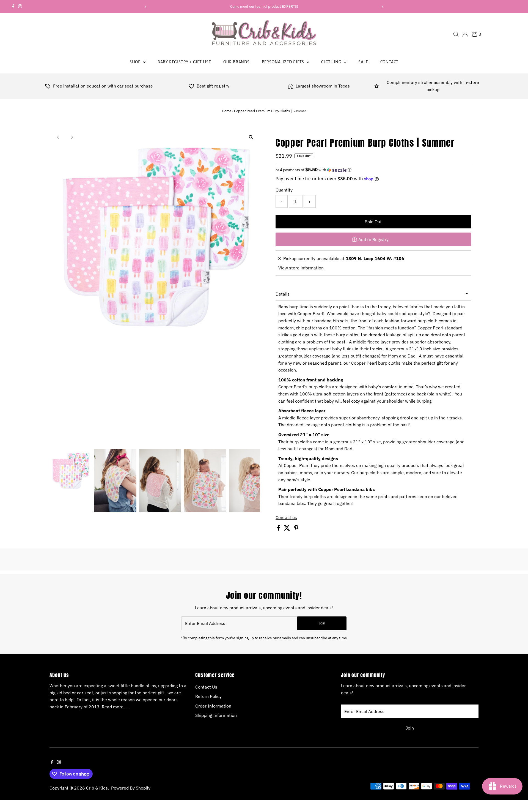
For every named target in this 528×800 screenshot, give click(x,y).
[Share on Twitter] (287, 529)
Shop (136, 62)
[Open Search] (455, 34)
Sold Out (373, 221)
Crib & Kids (97, 788)
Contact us (286, 517)
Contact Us (206, 687)
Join (321, 623)
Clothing (331, 62)
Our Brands (236, 62)
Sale (363, 62)
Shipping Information (216, 715)
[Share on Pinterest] (296, 529)
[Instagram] (20, 6)
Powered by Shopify (130, 788)
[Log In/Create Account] (465, 34)
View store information (301, 268)
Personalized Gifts (283, 62)
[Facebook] (13, 6)
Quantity (284, 190)
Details (283, 294)
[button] (373, 170)
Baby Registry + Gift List (184, 62)
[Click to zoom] (251, 137)
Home (226, 111)
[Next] (382, 7)
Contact (389, 62)
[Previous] (145, 7)
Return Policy (208, 696)
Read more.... (115, 706)
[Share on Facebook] (279, 529)
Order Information (213, 706)
